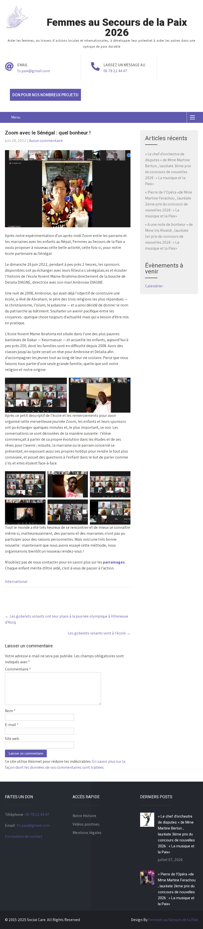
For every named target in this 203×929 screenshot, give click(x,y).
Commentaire (18, 669)
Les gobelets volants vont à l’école (99, 633)
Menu (15, 117)
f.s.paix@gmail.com (33, 70)
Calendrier (154, 286)
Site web (12, 738)
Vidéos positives (86, 824)
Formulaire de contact (23, 836)
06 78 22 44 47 (115, 70)
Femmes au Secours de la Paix (173, 919)
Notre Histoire (84, 815)
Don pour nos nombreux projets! (45, 95)
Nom (10, 710)
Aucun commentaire (46, 140)
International (16, 581)
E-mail (12, 724)
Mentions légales (87, 832)
